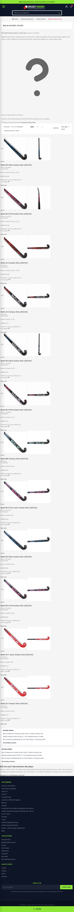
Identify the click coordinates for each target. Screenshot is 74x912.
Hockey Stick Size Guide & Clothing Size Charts (17, 811)
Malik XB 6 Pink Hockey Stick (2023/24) (16, 606)
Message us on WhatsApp (9, 775)
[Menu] (3, 6)
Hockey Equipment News (9, 822)
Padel (3, 873)
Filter (38, 909)
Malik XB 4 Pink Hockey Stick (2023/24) (16, 410)
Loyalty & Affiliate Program (10, 800)
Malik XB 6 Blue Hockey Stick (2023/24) (16, 557)
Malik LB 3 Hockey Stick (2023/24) (14, 312)
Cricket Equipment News (9, 825)
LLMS (3, 819)
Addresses (5, 851)
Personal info (6, 839)
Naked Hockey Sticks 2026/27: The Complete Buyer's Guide (23, 736)
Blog (3, 831)
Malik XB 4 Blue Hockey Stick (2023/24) (16, 361)
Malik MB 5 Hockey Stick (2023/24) (14, 459)
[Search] (59, 13)
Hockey (3, 871)
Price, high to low (65, 128)
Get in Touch (5, 814)
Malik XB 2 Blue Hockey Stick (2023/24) (16, 165)
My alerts (4, 856)
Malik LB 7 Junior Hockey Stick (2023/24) (17, 655)
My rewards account (8, 859)
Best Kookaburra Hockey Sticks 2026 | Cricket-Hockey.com (23, 733)
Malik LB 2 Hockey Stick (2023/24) (14, 263)
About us (4, 791)
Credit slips (5, 848)
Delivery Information (8, 786)
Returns (4, 803)
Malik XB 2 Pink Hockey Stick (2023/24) (16, 214)
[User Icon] (66, 6)
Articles (4, 805)
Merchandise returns (8, 842)
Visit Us (4, 794)
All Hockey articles (9, 743)
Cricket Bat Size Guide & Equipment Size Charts (17, 808)
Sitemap (4, 817)
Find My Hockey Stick (28, 122)
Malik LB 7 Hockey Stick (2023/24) (14, 704)
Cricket (3, 868)
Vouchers (4, 853)
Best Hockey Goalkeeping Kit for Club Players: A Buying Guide (24, 739)
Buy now (4, 185)
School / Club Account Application (13, 828)
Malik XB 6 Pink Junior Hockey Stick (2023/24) (19, 508)
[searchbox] (35, 13)
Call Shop (21, 775)
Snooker (4, 876)
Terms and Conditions (8, 788)
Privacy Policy (6, 797)
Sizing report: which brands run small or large (15, 900)
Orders (3, 845)
